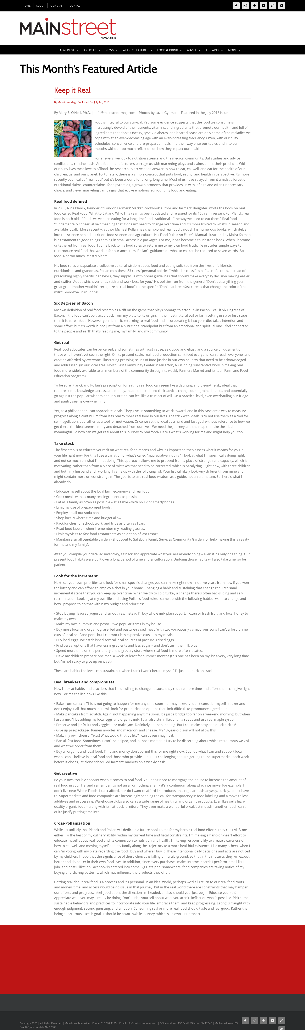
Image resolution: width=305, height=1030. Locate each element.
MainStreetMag (67, 102)
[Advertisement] (130, 958)
